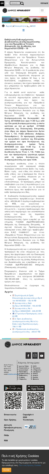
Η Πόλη (35, 373)
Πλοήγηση (9, 430)
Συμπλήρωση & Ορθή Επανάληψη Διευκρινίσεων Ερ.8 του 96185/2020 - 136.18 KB (27, 298)
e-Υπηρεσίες (37, 370)
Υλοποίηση (28, 419)
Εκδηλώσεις (23, 375)
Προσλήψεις (23, 372)
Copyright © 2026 (28, 415)
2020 (33, 26)
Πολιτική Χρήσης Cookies (30, 465)
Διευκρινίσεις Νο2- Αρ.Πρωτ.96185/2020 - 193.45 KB (26, 304)
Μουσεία (36, 379)
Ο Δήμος (22, 377)
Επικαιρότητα (20, 26)
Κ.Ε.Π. (35, 366)
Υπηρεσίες (23, 379)
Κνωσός (35, 377)
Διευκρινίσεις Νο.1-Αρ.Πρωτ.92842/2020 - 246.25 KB (26, 309)
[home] (18, 11)
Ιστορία (35, 375)
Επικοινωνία (10, 414)
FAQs (6, 435)
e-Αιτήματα (37, 372)
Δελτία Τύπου (24, 366)
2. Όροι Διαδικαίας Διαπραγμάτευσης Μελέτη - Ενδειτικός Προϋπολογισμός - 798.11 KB (25, 322)
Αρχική (9, 26)
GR (2, 3)
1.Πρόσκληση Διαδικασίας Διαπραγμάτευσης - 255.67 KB (26, 330)
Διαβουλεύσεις (24, 373)
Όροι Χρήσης (10, 419)
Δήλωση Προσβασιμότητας (11, 426)
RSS (6, 440)
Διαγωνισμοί (23, 370)
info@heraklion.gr (13, 374)
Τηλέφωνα (36, 368)
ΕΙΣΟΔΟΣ (44, 3)
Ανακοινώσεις (24, 368)
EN (7, 3)
